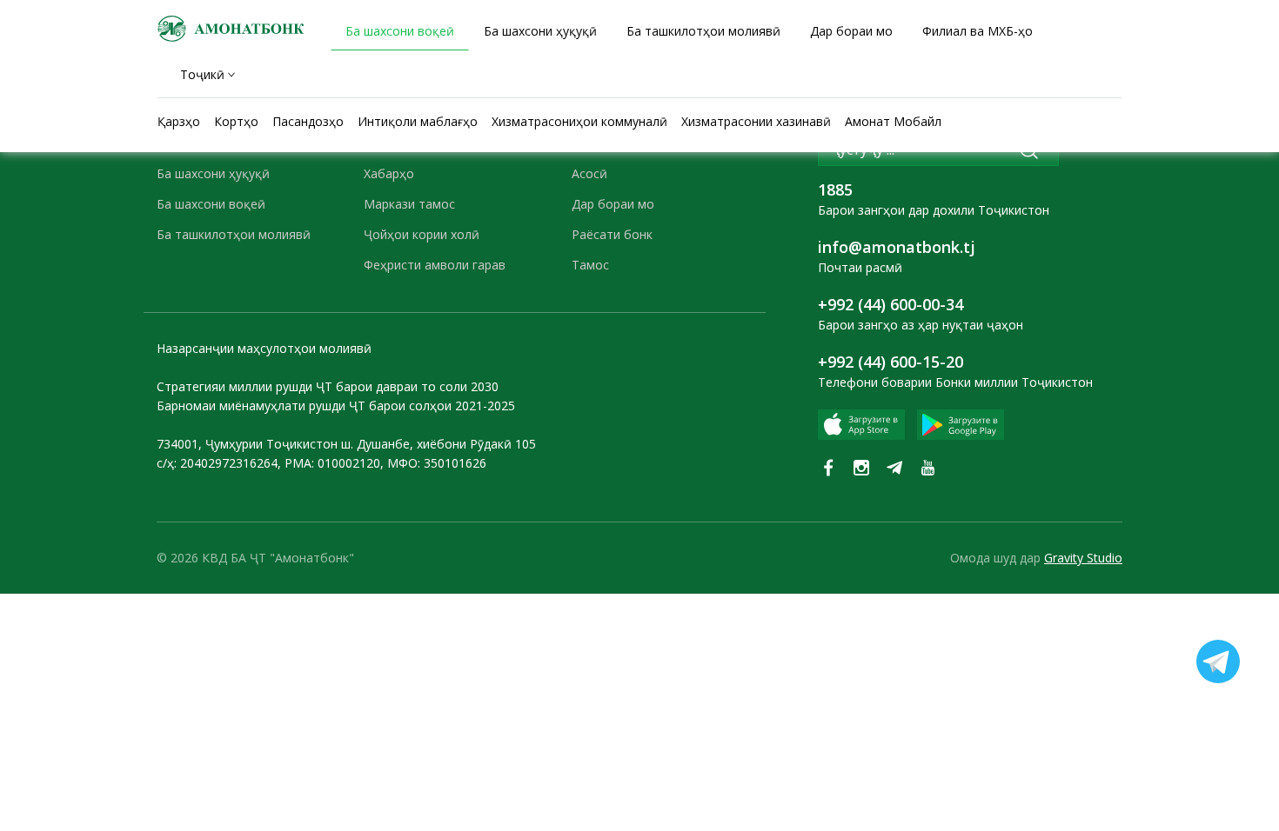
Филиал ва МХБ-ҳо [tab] (977, 31)
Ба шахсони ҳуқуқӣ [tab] (540, 31)
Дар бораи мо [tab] (851, 31)
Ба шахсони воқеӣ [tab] (399, 31)
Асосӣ (589, 173)
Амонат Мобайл (893, 121)
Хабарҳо (389, 173)
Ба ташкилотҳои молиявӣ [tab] (703, 31)
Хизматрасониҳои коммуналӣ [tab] (579, 121)
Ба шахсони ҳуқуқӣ (213, 173)
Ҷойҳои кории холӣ (421, 234)
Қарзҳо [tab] (178, 121)
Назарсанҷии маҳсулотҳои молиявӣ (264, 348)
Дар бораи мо (613, 204)
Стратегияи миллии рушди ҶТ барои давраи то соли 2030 (328, 386)
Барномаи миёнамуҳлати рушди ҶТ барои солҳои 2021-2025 (336, 405)
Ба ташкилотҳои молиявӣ (234, 234)
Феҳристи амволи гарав (435, 264)
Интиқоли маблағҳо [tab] (418, 121)
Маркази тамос (409, 204)
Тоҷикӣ (202, 74)
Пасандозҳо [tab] (308, 121)
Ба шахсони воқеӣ (211, 204)
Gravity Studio (1083, 557)
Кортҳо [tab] (236, 121)
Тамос (590, 264)
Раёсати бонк (612, 234)
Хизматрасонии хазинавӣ (756, 121)
